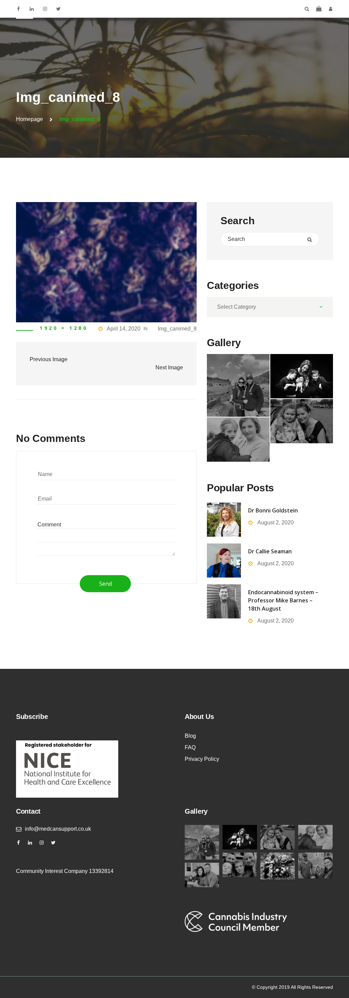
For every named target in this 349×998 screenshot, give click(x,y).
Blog (190, 736)
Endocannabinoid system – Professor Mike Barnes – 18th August (283, 600)
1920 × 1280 (64, 328)
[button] (318, 9)
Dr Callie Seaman (270, 551)
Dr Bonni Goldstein (273, 510)
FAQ (190, 747)
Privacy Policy (202, 759)
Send (105, 583)
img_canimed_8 (177, 329)
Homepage (29, 119)
